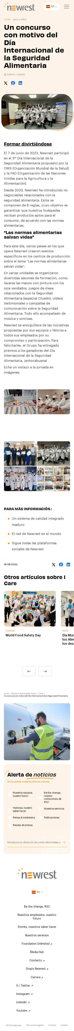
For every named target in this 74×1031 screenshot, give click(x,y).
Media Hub (37, 952)
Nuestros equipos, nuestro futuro (23, 794)
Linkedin (21, 1002)
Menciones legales (35, 1025)
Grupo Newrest (36, 968)
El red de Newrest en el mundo (36, 534)
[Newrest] (19, 6)
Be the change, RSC (37, 906)
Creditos (52, 1025)
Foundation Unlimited (36, 943)
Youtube (21, 1010)
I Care (40, 694)
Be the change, (52, 797)
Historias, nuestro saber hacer (22, 809)
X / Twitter (23, 985)
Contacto (36, 960)
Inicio (6, 694)
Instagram (23, 994)
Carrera (36, 977)
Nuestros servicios (54, 808)
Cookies (64, 1025)
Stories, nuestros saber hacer (23, 694)
